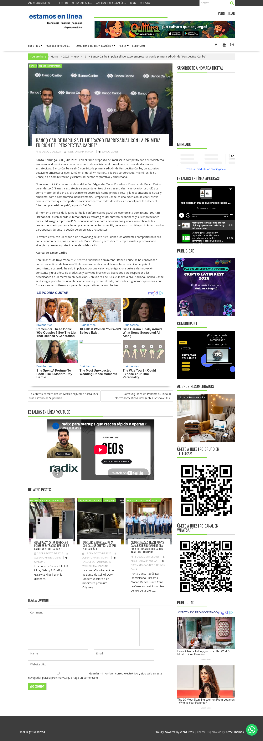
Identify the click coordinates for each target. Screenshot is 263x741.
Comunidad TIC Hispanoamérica (111, 2)
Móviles (34, 500)
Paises (133, 2)
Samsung (39, 561)
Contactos (145, 2)
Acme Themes (235, 732)
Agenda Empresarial (82, 2)
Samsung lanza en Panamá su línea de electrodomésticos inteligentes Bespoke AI (143, 396)
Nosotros (63, 2)
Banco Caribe (110, 151)
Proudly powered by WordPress (174, 732)
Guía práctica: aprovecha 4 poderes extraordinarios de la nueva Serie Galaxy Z (51, 545)
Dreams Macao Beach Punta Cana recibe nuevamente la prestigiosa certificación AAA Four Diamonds (147, 547)
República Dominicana (50, 65)
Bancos (33, 65)
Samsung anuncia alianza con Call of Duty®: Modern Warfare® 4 (99, 545)
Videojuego (109, 500)
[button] (252, 730)
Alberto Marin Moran (80, 151)
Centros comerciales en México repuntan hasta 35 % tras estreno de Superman (63, 396)
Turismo (156, 500)
